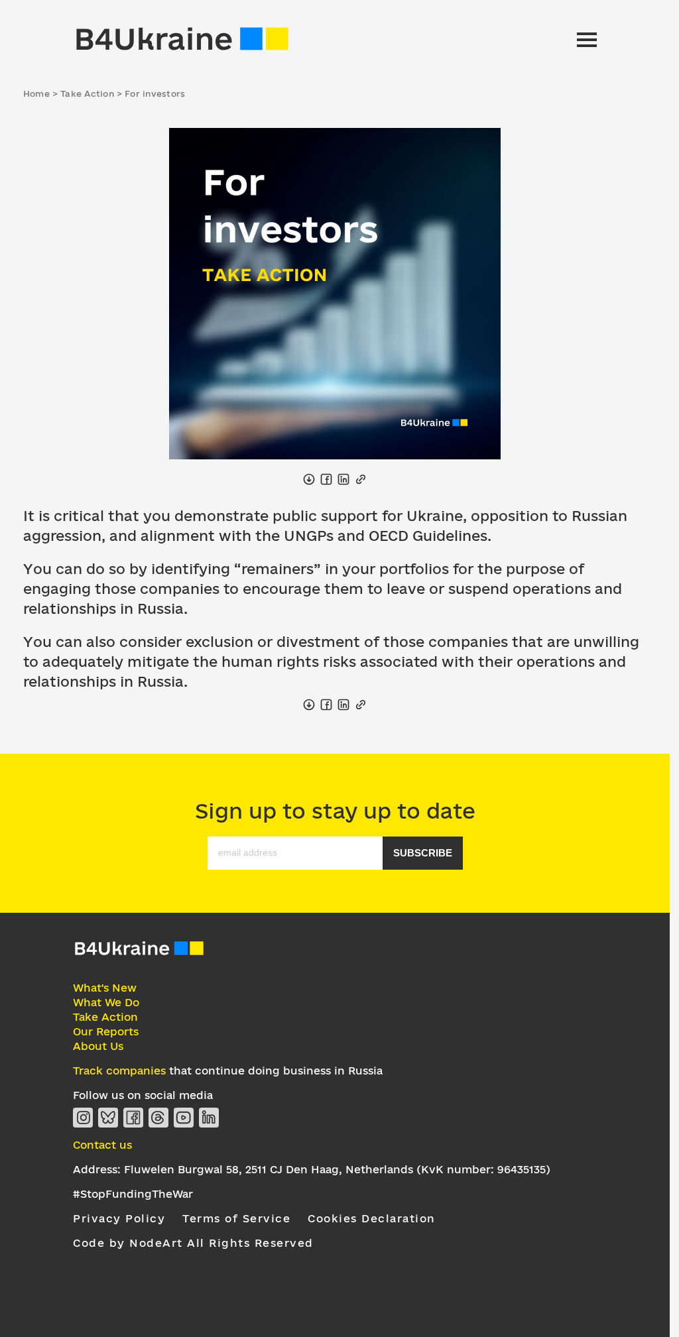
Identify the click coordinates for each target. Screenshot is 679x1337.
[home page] (182, 40)
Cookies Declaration (372, 1218)
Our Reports (106, 1031)
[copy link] (360, 479)
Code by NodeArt (128, 1243)
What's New (105, 988)
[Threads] (158, 1118)
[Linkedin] (209, 1118)
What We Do (106, 1002)
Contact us (102, 1145)
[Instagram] (83, 1118)
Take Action (105, 1017)
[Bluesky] (108, 1118)
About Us (98, 1046)
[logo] (139, 953)
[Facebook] (133, 1118)
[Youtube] (184, 1118)
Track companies (119, 1070)
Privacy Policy (119, 1218)
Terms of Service (236, 1218)
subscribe (422, 852)
